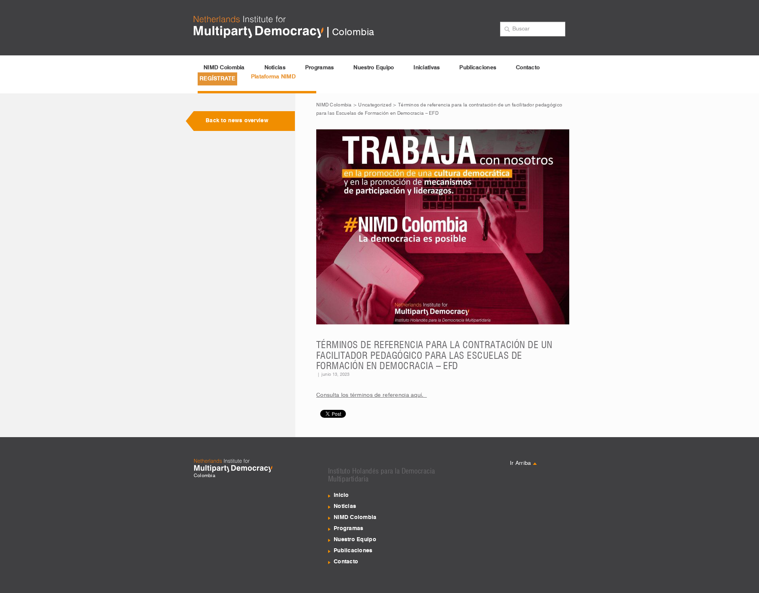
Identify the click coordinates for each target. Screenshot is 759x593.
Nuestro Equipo (373, 67)
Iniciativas (426, 67)
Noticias (274, 67)
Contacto (528, 67)
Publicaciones (477, 67)
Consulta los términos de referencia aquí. (371, 395)
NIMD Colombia (224, 67)
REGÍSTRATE (217, 78)
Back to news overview (237, 120)
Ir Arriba (521, 463)
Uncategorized (374, 105)
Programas (319, 67)
